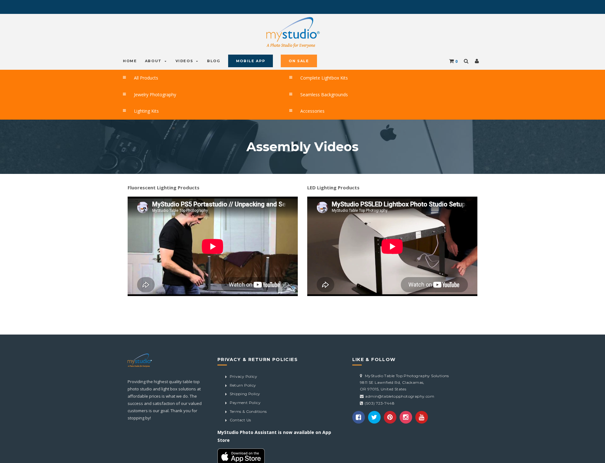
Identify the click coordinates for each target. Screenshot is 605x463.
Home (129, 61)
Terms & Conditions (248, 406)
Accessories (304, 107)
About (151, 61)
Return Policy (243, 380)
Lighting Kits (137, 107)
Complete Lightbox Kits (313, 77)
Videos (181, 61)
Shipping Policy (245, 389)
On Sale (289, 61)
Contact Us (240, 415)
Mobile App (243, 61)
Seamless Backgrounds (313, 92)
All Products (137, 77)
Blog (208, 61)
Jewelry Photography (145, 92)
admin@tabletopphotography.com (399, 391)
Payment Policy (245, 397)
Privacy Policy (243, 371)
